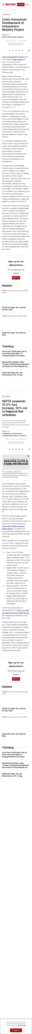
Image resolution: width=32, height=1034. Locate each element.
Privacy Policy (22, 1025)
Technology (6, 14)
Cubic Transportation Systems (13, 37)
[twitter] (16, 50)
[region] (16, 1026)
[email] (22, 50)
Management (6, 396)
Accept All (16, 1030)
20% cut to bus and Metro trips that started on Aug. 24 (16, 612)
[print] (29, 50)
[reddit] (19, 50)
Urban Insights (17, 59)
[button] (3, 4)
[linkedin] (13, 50)
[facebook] (9, 50)
